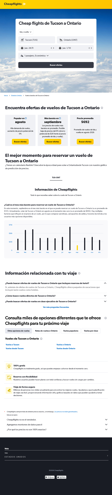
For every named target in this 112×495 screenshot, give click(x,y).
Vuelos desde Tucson (15, 348)
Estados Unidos (16, 95)
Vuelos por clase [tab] (91, 331)
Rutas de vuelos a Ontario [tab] (46, 331)
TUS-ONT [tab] (56, 177)
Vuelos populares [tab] (70, 331)
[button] (35, 48)
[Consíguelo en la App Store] (61, 477)
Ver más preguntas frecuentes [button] (56, 307)
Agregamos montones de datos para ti (24, 424)
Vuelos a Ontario (64, 345)
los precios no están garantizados (65, 412)
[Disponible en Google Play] (49, 477)
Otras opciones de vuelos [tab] (19, 331)
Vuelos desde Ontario (66, 348)
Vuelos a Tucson (12, 345)
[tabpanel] (56, 233)
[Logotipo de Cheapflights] (13, 4)
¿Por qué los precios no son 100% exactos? (26, 429)
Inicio (6, 95)
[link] (20, 141)
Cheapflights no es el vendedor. (21, 419)
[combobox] (25, 32)
